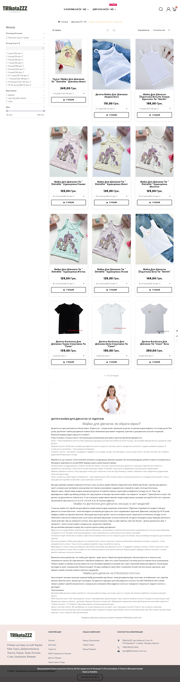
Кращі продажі (89, 649)
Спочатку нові (162, 30)
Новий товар (88, 644)
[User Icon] (168, 9)
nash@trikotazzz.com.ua (134, 651)
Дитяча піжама (54, 658)
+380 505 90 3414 (130, 647)
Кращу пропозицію (91, 640)
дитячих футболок (123, 437)
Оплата (51, 640)
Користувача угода (56, 662)
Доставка (52, 644)
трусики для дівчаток (158, 484)
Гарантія (52, 649)
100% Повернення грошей (59, 653)
